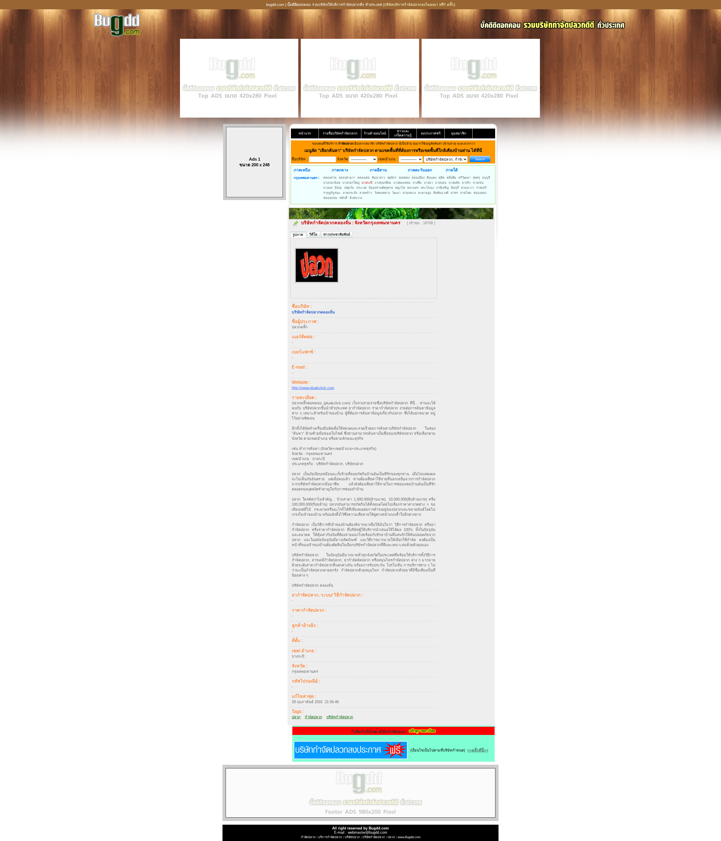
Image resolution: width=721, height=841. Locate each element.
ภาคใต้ (452, 170)
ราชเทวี (481, 187)
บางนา (428, 182)
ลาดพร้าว (365, 192)
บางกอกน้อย (331, 182)
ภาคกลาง (340, 170)
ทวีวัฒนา (465, 177)
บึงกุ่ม (338, 187)
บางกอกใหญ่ (350, 182)
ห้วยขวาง (356, 197)
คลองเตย (363, 177)
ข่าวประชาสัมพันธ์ (336, 234)
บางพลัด (454, 182)
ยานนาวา (467, 187)
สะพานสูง (424, 192)
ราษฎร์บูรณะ (332, 192)
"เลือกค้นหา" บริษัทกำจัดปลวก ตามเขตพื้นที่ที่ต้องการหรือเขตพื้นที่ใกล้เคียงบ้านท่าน (394, 150)
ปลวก (296, 717)
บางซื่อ (417, 182)
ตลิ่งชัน (451, 177)
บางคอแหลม (401, 182)
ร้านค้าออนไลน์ (375, 133)
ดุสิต (441, 177)
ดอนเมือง (418, 177)
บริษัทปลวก (352, 837)
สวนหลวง (409, 192)
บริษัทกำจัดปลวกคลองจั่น (326, 222)
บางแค (327, 187)
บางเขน (478, 182)
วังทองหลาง (382, 192)
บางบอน (440, 182)
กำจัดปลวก (313, 717)
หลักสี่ (343, 197)
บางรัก (466, 182)
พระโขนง (427, 187)
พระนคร (413, 187)
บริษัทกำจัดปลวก (339, 717)
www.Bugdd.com (409, 837)
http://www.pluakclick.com (313, 388)
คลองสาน (330, 177)
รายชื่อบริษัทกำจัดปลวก (340, 133)
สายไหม (465, 192)
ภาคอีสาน (378, 170)
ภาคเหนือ (302, 170)
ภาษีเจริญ (442, 187)
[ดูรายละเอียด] (393, 733)
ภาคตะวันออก (420, 170)
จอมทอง (404, 177)
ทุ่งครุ (476, 177)
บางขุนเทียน (383, 182)
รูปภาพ (298, 235)
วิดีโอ (313, 234)
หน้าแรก (305, 133)
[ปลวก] (317, 286)
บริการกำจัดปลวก (330, 837)
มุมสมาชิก (458, 133)
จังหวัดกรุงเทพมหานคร (377, 222)
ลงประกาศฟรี (430, 133)
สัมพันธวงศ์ (440, 192)
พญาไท (400, 187)
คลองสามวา (347, 177)
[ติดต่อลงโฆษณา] (360, 820)
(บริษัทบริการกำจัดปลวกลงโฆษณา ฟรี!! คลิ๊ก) (419, 5)
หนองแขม (330, 197)
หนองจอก (480, 192)
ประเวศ (361, 187)
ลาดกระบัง (350, 192)
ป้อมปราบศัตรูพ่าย (381, 187)
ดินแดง (431, 177)
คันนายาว (378, 177)
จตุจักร (391, 177)
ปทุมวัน (349, 187)
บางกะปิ (367, 182)
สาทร (454, 192)
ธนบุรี (486, 177)
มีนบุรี (455, 187)
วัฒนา (396, 192)
